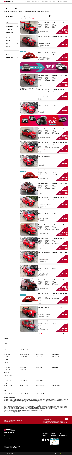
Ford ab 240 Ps (24, 380)
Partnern (50, 422)
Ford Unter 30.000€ (8, 375)
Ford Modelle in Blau (9, 392)
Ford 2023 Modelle (24, 387)
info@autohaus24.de (11, 438)
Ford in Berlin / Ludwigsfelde (42, 344)
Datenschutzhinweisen (62, 422)
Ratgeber (60, 433)
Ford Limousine (24, 356)
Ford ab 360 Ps (40, 380)
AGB (7, 453)
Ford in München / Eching (9, 344)
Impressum (18, 453)
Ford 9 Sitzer (23, 369)
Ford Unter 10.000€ (8, 374)
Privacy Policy (6, 447)
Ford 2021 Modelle (56, 385)
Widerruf (10, 453)
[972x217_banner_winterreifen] (44, 120)
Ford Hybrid (55, 361)
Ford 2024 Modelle (40, 387)
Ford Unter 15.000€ (24, 374)
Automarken (53, 433)
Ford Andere (7, 354)
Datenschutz (14, 453)
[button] (11, 16)
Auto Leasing (44, 435)
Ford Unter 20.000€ (40, 374)
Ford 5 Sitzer (39, 367)
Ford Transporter (56, 356)
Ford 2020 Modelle (40, 385)
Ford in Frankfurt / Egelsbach (26, 344)
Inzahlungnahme (53, 435)
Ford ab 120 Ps (8, 380)
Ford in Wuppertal (56, 344)
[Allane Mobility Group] (60, 453)
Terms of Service (12, 447)
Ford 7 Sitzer (55, 367)
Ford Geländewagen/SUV (25, 354)
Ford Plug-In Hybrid (8, 362)
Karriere (5, 453)
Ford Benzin (7, 361)
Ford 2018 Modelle (24, 385)
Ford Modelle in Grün (41, 392)
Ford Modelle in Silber (25, 393)
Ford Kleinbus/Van (40, 354)
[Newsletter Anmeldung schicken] (66, 419)
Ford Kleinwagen (56, 354)
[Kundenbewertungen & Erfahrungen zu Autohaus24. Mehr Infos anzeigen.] (54, 441)
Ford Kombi (7, 356)
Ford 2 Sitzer (7, 367)
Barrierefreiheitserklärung (63, 435)
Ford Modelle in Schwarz (9, 393)
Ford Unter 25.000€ (56, 374)
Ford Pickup (39, 356)
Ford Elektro (39, 361)
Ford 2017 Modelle (8, 385)
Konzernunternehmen (44, 422)
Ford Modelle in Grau (25, 392)
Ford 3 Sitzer (23, 367)
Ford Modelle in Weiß (41, 393)
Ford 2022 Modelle (8, 387)
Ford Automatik (8, 349)
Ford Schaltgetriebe (24, 349)
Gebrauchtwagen (45, 433)
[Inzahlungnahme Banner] (44, 67)
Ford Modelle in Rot (56, 392)
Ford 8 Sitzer (7, 369)
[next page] (44, 333)
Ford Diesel (23, 361)
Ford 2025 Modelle (56, 387)
